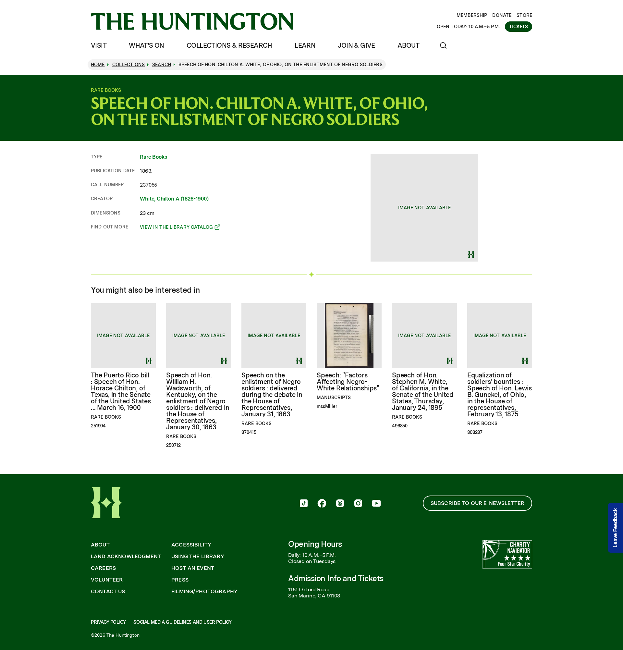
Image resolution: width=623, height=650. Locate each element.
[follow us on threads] (340, 504)
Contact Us (108, 591)
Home (98, 64)
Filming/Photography (204, 591)
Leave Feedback (615, 527)
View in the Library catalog (176, 228)
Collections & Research (229, 45)
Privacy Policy (108, 622)
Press (180, 580)
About (408, 45)
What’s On (146, 45)
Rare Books (153, 157)
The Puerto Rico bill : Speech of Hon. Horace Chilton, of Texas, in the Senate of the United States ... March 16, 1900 (121, 391)
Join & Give (356, 45)
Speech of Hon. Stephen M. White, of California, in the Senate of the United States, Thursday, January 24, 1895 (423, 391)
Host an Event (192, 568)
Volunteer (107, 580)
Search (161, 64)
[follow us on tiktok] (304, 504)
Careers (103, 568)
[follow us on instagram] (358, 504)
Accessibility (191, 544)
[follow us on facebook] (322, 504)
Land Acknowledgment (126, 556)
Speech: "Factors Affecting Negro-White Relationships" (348, 381)
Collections (128, 64)
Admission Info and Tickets (336, 578)
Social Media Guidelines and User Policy (182, 622)
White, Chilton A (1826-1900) (174, 199)
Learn (305, 45)
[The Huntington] (192, 21)
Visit (98, 45)
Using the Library (197, 556)
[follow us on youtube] (376, 504)
